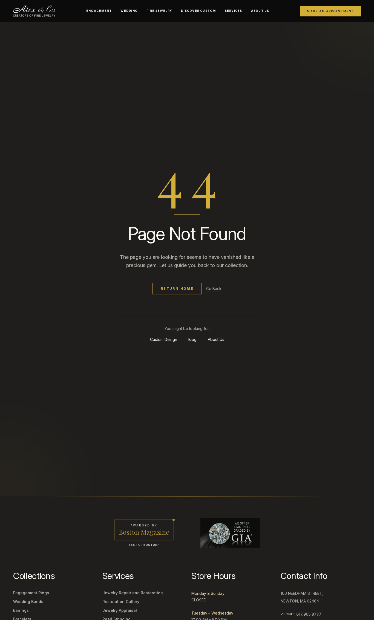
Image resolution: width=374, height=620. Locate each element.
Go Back (213, 288)
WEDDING (129, 11)
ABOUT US (260, 11)
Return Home (177, 288)
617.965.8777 (308, 614)
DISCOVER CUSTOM (198, 11)
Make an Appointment (330, 11)
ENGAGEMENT (99, 11)
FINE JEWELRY (159, 11)
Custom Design (163, 339)
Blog (192, 339)
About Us (216, 339)
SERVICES (233, 11)
